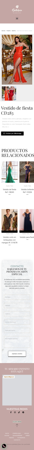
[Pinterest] (23, 412)
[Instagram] (15, 412)
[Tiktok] (19, 412)
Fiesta (9, 30)
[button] (17, 18)
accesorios (21, 437)
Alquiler (8, 186)
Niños (27, 435)
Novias (26, 433)
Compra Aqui (17, 433)
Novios (7, 435)
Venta (14, 30)
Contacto (17, 440)
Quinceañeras (17, 435)
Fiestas (11, 437)
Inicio (3, 30)
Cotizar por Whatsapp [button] (13, 133)
